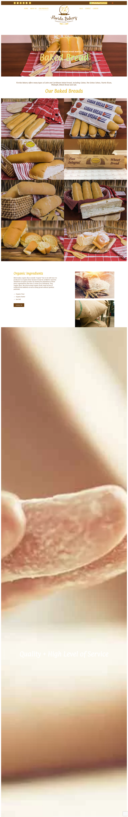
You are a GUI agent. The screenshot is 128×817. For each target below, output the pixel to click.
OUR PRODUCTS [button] (43, 8)
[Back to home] (64, 15)
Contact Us (19, 305)
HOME (26, 8)
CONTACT (88, 8)
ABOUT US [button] (33, 8)
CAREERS (95, 8)
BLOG (81, 8)
